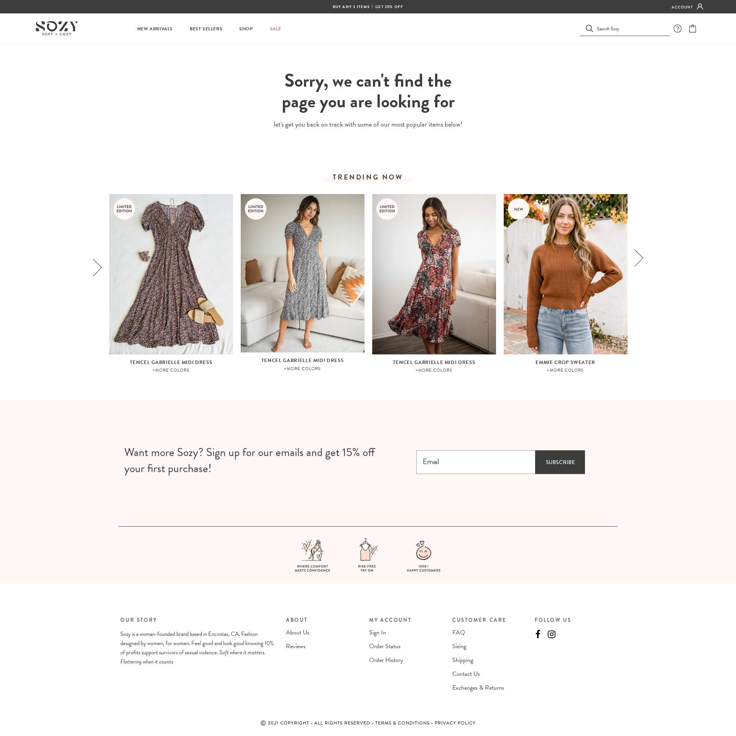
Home (349, 58)
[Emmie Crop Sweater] (566, 274)
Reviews (296, 646)
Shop (246, 29)
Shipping (462, 660)
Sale (275, 29)
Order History (386, 660)
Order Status (385, 646)
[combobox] (629, 28)
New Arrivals (155, 29)
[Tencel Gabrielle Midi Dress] (171, 274)
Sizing (459, 646)
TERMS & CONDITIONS (403, 723)
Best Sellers (206, 29)
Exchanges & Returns (478, 687)
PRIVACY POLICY (455, 723)
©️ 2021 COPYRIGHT (285, 723)
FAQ (458, 632)
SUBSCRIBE (560, 462)
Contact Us (466, 673)
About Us (297, 632)
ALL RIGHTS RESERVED (343, 723)
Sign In (377, 632)
